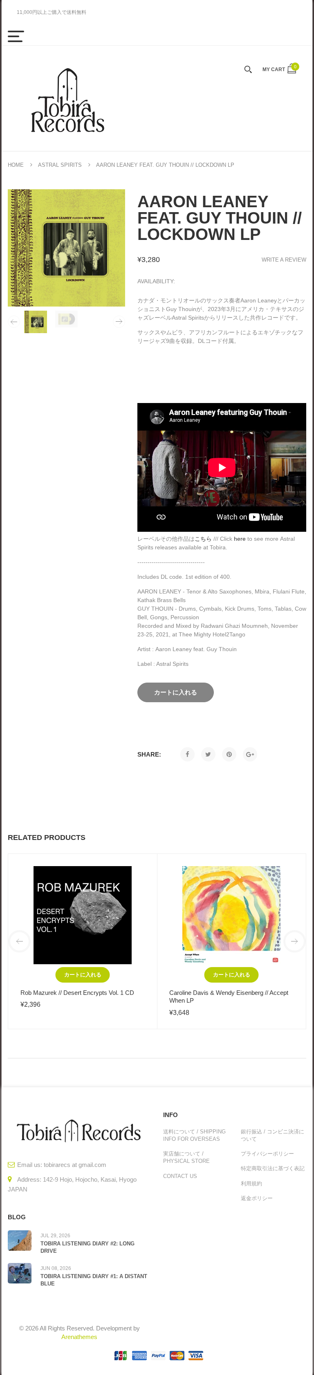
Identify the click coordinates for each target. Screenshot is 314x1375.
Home (16, 165)
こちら (203, 538)
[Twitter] (208, 754)
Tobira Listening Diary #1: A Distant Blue (93, 1280)
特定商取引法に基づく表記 (273, 1168)
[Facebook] (187, 754)
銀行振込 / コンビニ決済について (272, 1135)
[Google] (250, 754)
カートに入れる (82, 975)
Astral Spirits (60, 165)
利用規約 (251, 1183)
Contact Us (180, 1176)
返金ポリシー (257, 1198)
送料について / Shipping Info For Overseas (194, 1135)
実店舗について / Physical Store (186, 1157)
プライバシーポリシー (267, 1154)
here (240, 538)
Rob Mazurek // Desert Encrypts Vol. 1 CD (77, 992)
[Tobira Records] (67, 98)
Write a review (284, 260)
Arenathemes (79, 1336)
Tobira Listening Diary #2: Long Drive (87, 1247)
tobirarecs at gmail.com (75, 1164)
